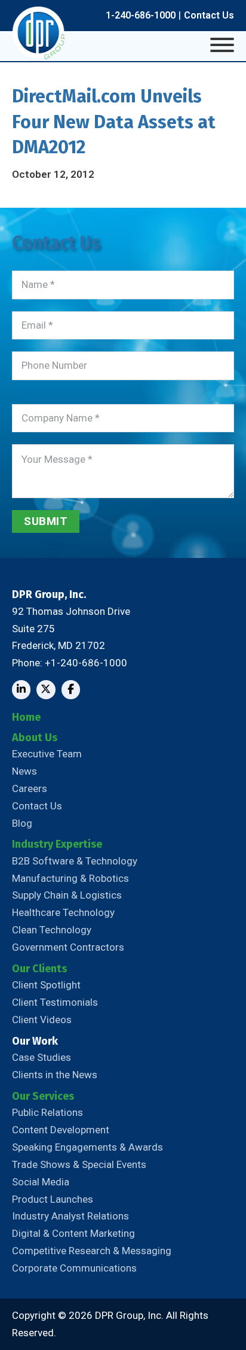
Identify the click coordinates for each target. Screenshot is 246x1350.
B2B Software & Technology (74, 861)
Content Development (60, 1130)
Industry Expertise (57, 844)
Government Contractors (68, 947)
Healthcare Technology (63, 912)
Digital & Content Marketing (73, 1233)
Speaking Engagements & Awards (87, 1147)
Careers (29, 788)
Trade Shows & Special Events (79, 1164)
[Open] (222, 45)
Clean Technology (51, 930)
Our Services (43, 1096)
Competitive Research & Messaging (91, 1251)
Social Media (40, 1182)
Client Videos (42, 1020)
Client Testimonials (55, 1002)
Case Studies (41, 1057)
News (24, 771)
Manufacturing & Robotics (70, 878)
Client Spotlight (46, 985)
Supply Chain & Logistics (67, 895)
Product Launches (52, 1199)
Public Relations (47, 1112)
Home (26, 717)
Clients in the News (54, 1075)
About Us (34, 737)
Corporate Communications (74, 1268)
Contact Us (209, 15)
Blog (22, 823)
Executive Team (47, 754)
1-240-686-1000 (141, 15)
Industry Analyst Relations (70, 1216)
